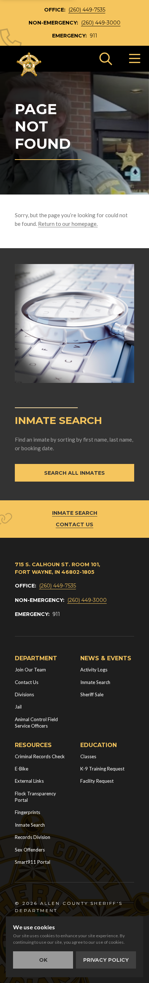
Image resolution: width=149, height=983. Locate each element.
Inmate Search (74, 513)
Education (98, 745)
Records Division (32, 837)
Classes (88, 756)
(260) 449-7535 (86, 9)
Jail (18, 707)
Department (36, 658)
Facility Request (97, 781)
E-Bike (21, 769)
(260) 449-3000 (100, 22)
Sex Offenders (30, 850)
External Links (29, 781)
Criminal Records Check (40, 756)
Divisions (24, 694)
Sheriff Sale (91, 694)
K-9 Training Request (102, 769)
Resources (33, 745)
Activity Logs (93, 670)
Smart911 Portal (32, 862)
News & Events (105, 658)
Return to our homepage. (68, 223)
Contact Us (74, 524)
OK (43, 960)
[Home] (29, 64)
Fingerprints (27, 812)
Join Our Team (30, 670)
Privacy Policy (106, 960)
